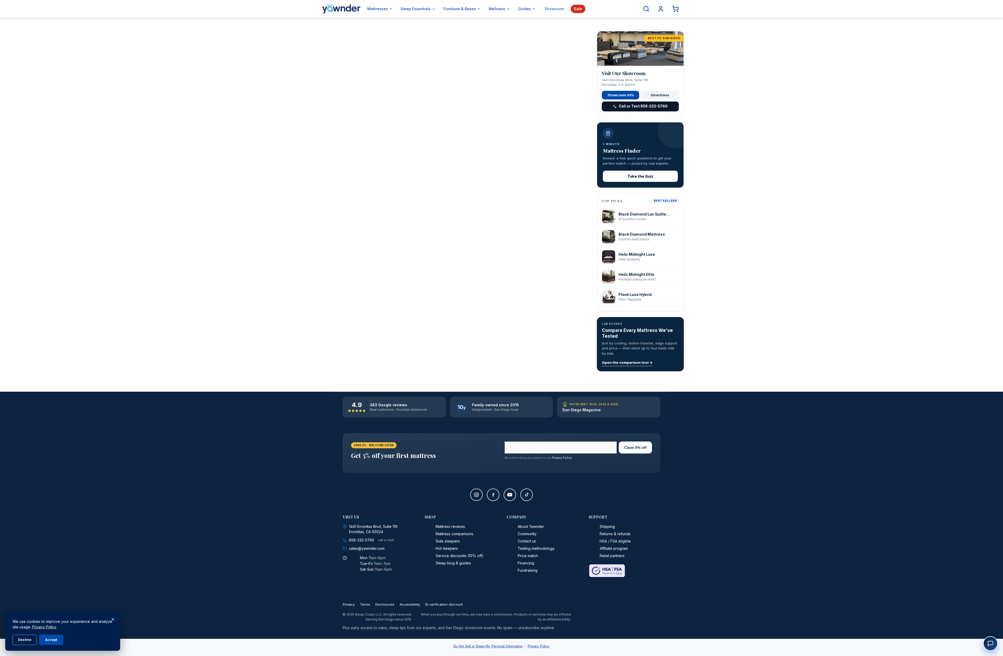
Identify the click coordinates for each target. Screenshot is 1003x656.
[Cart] (675, 9)
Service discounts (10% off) (459, 555)
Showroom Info (621, 95)
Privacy (349, 604)
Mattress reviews (450, 526)
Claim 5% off (635, 447)
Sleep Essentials (415, 9)
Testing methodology (536, 548)
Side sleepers (448, 541)
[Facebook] (493, 494)
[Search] (646, 9)
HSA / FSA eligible (615, 541)
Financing (526, 563)
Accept (51, 639)
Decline (24, 639)
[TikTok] (526, 494)
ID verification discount (444, 604)
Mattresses (377, 9)
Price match (528, 555)
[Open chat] (990, 643)
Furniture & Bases (460, 9)
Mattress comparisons (454, 534)
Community (527, 534)
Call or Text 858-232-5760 (643, 106)
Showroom (554, 9)
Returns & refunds (615, 534)
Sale (578, 9)
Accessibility (410, 604)
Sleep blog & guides (453, 563)
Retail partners (612, 555)
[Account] (661, 9)
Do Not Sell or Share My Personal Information (488, 646)
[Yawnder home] (341, 9)
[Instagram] (476, 494)
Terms (365, 604)
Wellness (496, 9)
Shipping (607, 526)
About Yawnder (531, 526)
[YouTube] (510, 494)
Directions (660, 95)
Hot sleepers (447, 548)
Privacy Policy (562, 458)
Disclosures (384, 604)
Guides (524, 9)
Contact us (527, 541)
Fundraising (528, 570)
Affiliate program (614, 548)
